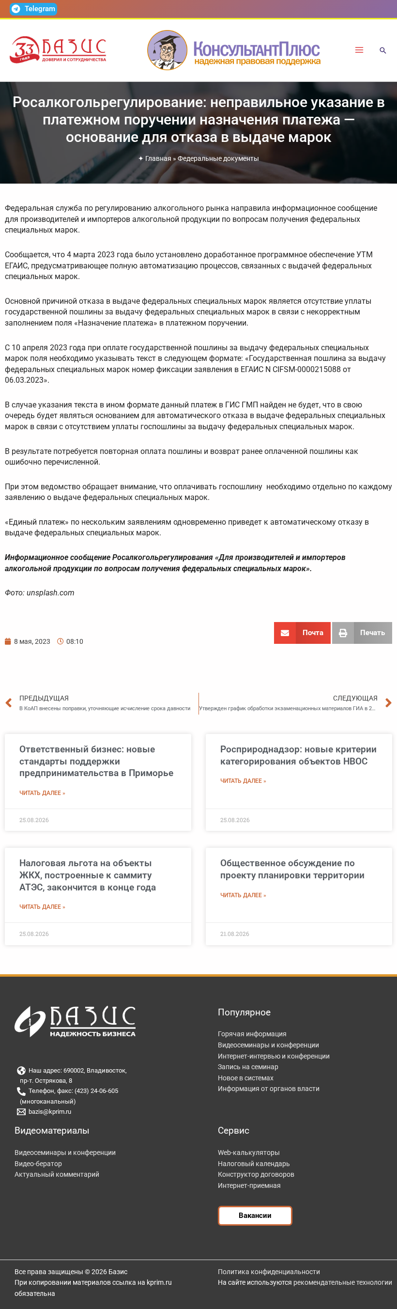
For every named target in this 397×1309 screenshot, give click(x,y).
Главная (158, 158)
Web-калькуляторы (249, 1152)
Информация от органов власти (269, 1088)
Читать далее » (42, 793)
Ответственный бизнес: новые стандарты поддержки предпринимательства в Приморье (96, 761)
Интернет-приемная (249, 1185)
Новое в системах (246, 1078)
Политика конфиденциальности (269, 1272)
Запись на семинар (248, 1067)
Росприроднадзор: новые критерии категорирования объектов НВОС (298, 755)
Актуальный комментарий (57, 1174)
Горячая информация (252, 1034)
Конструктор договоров (256, 1174)
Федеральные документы (218, 158)
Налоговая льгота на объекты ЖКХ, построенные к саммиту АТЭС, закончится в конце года (87, 874)
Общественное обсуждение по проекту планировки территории (292, 869)
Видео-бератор (38, 1164)
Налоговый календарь (254, 1164)
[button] (383, 51)
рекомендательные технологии (342, 1282)
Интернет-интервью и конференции (274, 1056)
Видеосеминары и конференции (268, 1045)
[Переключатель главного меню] (359, 50)
